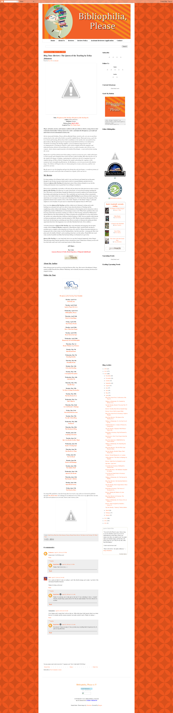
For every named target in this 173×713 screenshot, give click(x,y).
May (107, 393)
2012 (105, 520)
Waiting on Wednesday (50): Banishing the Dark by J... (116, 444)
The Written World (71, 324)
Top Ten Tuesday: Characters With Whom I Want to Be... (116, 429)
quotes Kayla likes (108, 528)
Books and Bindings (71, 462)
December (108, 375)
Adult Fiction (51, 535)
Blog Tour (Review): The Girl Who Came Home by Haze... (115, 448)
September (108, 383)
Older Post (95, 667)
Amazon (54, 252)
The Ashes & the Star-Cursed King (117, 239)
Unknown (51, 552)
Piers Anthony (118, 232)
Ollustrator (89, 705)
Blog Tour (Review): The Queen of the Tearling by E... (115, 417)
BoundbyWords (71, 362)
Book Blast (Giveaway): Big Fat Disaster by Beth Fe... (116, 433)
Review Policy (82, 40)
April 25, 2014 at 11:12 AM (68, 624)
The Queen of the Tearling (86, 535)
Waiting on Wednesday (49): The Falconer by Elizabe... (116, 477)
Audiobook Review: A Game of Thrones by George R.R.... (116, 425)
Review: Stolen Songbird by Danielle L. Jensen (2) (115, 504)
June (107, 390)
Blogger (100, 705)
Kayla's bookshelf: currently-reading (115, 205)
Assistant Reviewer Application (102, 40)
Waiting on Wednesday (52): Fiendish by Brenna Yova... (115, 401)
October (108, 380)
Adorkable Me (71, 379)
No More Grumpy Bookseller (71, 390)
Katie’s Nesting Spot (71, 446)
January (108, 515)
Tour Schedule (71, 296)
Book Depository (72, 252)
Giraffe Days (71, 385)
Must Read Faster (71, 351)
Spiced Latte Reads (71, 473)
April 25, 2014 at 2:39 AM (57, 577)
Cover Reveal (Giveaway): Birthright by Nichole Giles (115, 466)
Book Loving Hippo (71, 318)
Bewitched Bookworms (71, 412)
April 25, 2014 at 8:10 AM (61, 611)
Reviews (71, 40)
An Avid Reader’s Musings (71, 407)
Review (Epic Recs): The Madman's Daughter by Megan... (116, 470)
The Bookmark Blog (71, 429)
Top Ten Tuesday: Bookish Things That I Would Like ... (115, 451)
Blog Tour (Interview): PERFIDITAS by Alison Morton (115, 440)
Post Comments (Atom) (55, 669)
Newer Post (47, 667)
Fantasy (67, 535)
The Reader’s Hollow (71, 479)
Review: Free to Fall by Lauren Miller (114, 411)
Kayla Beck (56, 564)
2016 (105, 369)
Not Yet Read (71, 457)
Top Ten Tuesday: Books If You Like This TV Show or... (116, 405)
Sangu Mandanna (107, 550)
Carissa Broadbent (118, 241)
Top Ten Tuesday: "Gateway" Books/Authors (116, 507)
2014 (105, 373)
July (107, 388)
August (108, 385)
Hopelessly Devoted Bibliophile (71, 340)
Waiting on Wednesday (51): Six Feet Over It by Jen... (116, 421)
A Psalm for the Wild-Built (117, 223)
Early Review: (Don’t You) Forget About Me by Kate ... (116, 436)
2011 (105, 523)
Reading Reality (71, 357)
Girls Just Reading (71, 368)
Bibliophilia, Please (70, 313)
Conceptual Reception (71, 373)
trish (49, 577)
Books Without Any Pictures (71, 346)
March (107, 510)
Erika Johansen (62, 535)
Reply (49, 557)
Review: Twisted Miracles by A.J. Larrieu (115, 455)
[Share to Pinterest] (53, 539)
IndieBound (87, 252)
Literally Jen (71, 301)
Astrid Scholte (118, 217)
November (108, 378)
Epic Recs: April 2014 (111, 463)
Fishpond (80, 252)
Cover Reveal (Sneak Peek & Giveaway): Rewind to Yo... (115, 474)
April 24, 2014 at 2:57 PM (60, 552)
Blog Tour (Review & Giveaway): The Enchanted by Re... (115, 496)
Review (78, 535)
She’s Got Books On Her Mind (71, 440)
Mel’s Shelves (71, 401)
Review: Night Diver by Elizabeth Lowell (115, 461)
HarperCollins (73, 535)
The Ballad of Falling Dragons (117, 208)
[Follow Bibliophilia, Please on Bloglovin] (87, 690)
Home (53, 40)
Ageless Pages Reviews (70, 307)
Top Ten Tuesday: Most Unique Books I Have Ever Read (116, 485)
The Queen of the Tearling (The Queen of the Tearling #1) (73, 117)
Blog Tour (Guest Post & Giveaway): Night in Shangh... (116, 414)
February (108, 513)
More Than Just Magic (71, 329)
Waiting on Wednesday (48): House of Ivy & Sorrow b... (116, 500)
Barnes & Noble (61, 252)
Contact (119, 40)
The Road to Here (71, 490)
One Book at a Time (71, 451)
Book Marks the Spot (71, 335)
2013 (105, 518)
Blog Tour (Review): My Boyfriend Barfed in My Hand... (116, 481)
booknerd (71, 423)
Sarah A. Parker (118, 210)
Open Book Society (71, 484)
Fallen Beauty (117, 216)
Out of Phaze (117, 231)
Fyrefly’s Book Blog (71, 418)
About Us (61, 40)
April (107, 395)
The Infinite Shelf (71, 468)
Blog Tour (56, 535)
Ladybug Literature (71, 435)
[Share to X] (49, 539)
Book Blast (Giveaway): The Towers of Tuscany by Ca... (115, 489)
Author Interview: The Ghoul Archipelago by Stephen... (116, 458)
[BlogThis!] (47, 539)
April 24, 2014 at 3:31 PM (68, 564)
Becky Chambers (117, 225)
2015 (105, 371)
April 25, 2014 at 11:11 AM (68, 594)
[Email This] (45, 539)
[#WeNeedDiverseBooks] (115, 198)
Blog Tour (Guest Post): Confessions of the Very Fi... (116, 398)
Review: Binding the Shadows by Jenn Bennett (115, 492)
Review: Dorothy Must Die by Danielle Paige (116, 409)
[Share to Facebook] (51, 539)
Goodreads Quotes (123, 554)
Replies (52, 561)
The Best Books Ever (71, 396)
